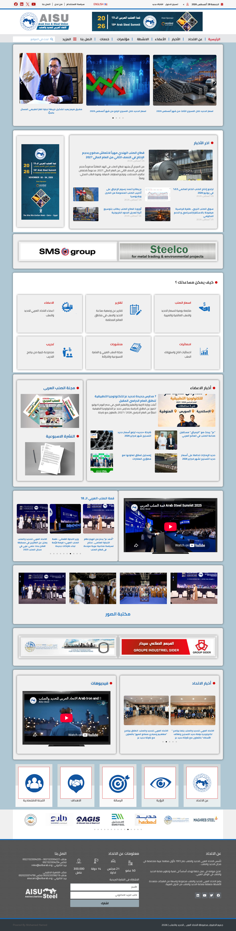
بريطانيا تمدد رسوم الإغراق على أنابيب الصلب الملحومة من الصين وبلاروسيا (123, 192)
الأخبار (176, 39)
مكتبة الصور (118, 614)
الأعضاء (160, 39)
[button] (147, 21)
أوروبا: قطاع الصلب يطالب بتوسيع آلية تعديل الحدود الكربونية (122, 211)
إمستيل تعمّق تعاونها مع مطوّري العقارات (136, 457)
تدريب (50, 344)
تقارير (119, 302)
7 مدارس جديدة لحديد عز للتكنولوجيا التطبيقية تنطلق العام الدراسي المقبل (125, 398)
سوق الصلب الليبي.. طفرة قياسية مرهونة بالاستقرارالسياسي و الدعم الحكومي (194, 212)
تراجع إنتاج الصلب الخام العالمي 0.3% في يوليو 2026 (193, 191)
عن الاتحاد (195, 39)
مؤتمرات (123, 39)
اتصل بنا (46, 4)
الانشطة (143, 39)
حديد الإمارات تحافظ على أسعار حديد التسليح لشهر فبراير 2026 (198, 457)
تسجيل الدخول (171, 4)
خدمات (104, 39)
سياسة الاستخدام (75, 4)
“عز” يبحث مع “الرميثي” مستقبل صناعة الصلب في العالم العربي (197, 434)
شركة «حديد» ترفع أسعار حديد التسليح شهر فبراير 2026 (134, 434)
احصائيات (185, 344)
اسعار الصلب (183, 302)
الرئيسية (214, 39)
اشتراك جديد (157, 4)
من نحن (58, 4)
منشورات (116, 344)
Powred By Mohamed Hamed (30, 924)
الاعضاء (49, 302)
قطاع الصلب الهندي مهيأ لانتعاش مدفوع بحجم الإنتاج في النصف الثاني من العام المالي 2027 (113, 155)
